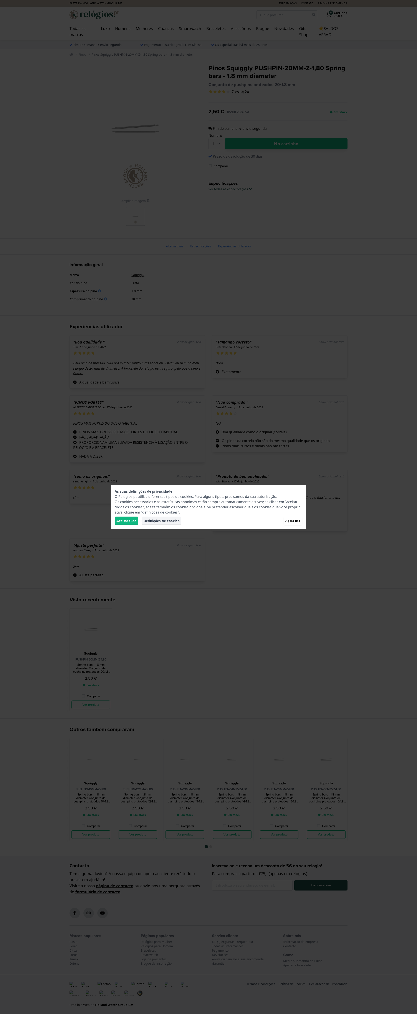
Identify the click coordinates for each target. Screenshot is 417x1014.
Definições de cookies (162, 520)
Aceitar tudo (126, 520)
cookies (186, 496)
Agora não (293, 521)
